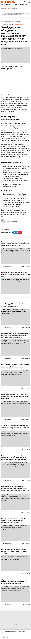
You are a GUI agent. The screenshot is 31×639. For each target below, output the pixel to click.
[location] (24, 2)
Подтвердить (6, 637)
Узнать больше (20, 633)
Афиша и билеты (6, 4)
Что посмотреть (24, 4)
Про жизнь (14, 8)
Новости (3, 8)
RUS (21, 2)
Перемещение (20, 105)
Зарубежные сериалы (8, 21)
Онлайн (15, 4)
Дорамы (18, 21)
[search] (26, 2)
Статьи (9, 8)
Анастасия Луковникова (12, 221)
